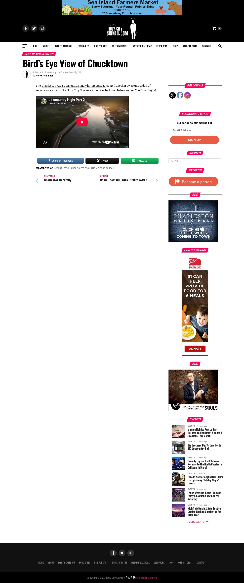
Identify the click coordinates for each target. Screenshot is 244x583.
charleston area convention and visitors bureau (85, 168)
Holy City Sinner (44, 75)
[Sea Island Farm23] (122, 14)
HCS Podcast (100, 46)
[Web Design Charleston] (129, 578)
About (46, 46)
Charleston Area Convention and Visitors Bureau (73, 85)
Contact (206, 46)
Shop (175, 46)
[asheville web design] (144, 578)
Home (36, 46)
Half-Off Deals (190, 46)
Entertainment (120, 46)
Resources (161, 46)
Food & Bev (83, 46)
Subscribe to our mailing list (194, 123)
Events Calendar (63, 46)
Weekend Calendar (142, 46)
